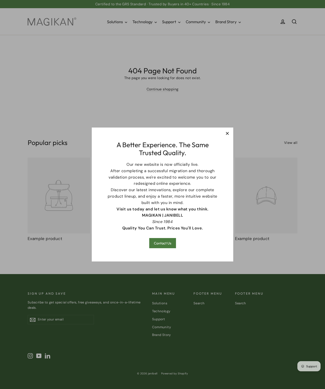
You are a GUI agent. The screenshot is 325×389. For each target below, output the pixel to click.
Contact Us (162, 243)
